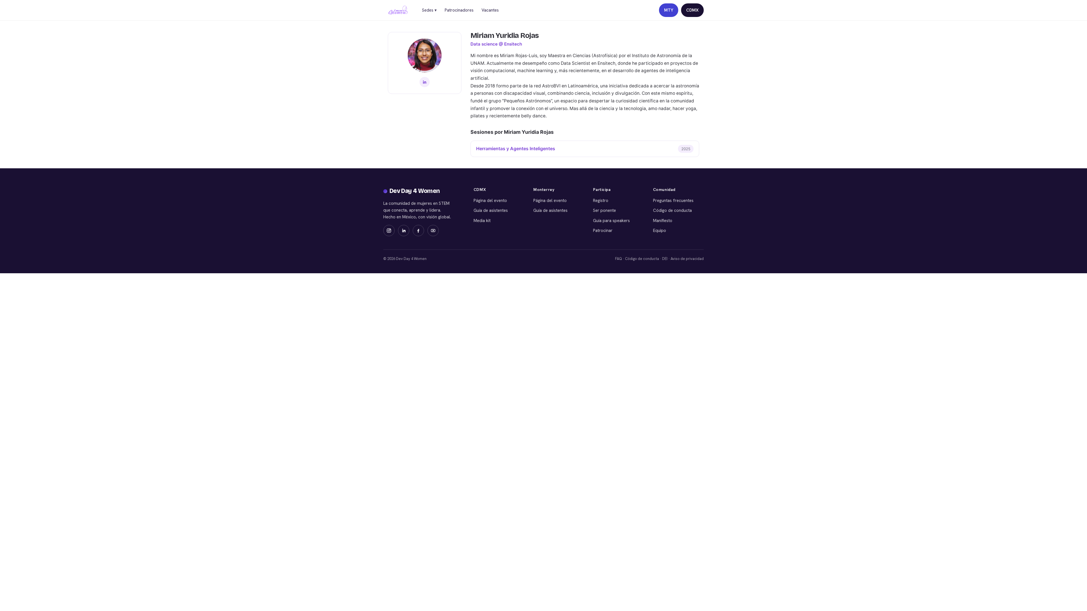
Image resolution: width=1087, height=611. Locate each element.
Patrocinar (603, 230)
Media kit (482, 220)
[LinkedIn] (425, 82)
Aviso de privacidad (687, 258)
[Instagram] (389, 230)
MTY (668, 10)
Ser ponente (604, 210)
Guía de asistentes (491, 210)
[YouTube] (433, 230)
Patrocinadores (459, 10)
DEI (664, 258)
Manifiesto (662, 220)
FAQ (618, 258)
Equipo (659, 230)
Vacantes (490, 10)
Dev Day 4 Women (415, 191)
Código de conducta (672, 210)
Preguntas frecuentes (673, 200)
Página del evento (490, 200)
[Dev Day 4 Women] (398, 10)
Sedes (429, 10)
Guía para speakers (611, 220)
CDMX (692, 10)
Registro (600, 200)
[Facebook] (418, 230)
